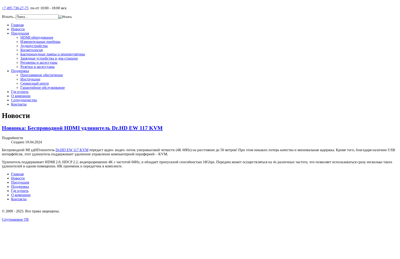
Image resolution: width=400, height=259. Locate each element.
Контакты (19, 199)
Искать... (9, 17)
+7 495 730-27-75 (15, 8)
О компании (21, 195)
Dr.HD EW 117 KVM (72, 150)
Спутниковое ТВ (15, 219)
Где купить (19, 191)
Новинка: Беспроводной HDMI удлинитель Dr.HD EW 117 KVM (82, 128)
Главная (17, 174)
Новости (18, 178)
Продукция (20, 182)
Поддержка (20, 187)
